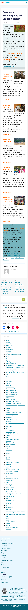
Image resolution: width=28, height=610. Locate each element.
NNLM (7, 468)
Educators (4, 550)
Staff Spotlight (9, 502)
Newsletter (6, 260)
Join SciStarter (15, 318)
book (7, 380)
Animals (8, 356)
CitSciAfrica (9, 398)
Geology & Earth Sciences (12, 439)
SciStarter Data (5, 567)
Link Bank (11, 430)
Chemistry (8, 385)
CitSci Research (10, 396)
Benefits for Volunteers (7, 543)
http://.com (14, 255)
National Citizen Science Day (13, 462)
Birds (12, 258)
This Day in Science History (13, 504)
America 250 (9, 351)
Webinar (8, 525)
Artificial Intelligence (11, 363)
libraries (8, 453)
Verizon (7, 518)
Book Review (9, 381)
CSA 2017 (8, 410)
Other (7, 475)
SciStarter (5, 307)
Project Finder (16, 53)
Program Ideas (9, 486)
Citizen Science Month (11, 392)
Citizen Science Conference (13, 389)
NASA (7, 460)
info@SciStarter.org (12, 577)
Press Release (9, 484)
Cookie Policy (15, 606)
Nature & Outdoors (10, 464)
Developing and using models (13, 412)
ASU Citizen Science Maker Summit (15, 372)
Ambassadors (9, 349)
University (8, 509)
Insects (7, 451)
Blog (2, 553)
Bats (7, 374)
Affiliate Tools (9, 345)
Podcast (3, 555)
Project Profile (9, 489)
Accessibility (9, 344)
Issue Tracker (4, 582)
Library (7, 455)
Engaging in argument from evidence (15, 423)
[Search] (23, 299)
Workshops (8, 529)
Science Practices (10, 496)
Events (7, 428)
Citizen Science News (11, 394)
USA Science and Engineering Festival (15, 511)
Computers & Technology (12, 401)
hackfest (8, 446)
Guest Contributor (10, 444)
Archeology (8, 362)
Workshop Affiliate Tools (12, 527)
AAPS (7, 340)
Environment (9, 424)
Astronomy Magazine (11, 371)
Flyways (8, 435)
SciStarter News (10, 500)
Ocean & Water (9, 473)
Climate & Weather (10, 399)
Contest (8, 408)
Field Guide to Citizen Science (13, 433)
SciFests (8, 498)
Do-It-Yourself (9, 416)
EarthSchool (9, 417)
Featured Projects (10, 432)
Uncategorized (9, 507)
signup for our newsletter (14, 331)
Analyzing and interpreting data (13, 354)
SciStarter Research (6, 565)
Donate (3, 572)
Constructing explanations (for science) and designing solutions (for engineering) (15, 405)
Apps (7, 360)
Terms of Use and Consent (9, 605)
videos (7, 520)
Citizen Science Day (11, 390)
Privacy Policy (22, 605)
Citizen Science (19, 258)
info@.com (13, 253)
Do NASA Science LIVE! (12, 414)
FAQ (2, 569)
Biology (7, 376)
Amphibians (8, 353)
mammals (8, 457)
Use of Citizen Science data (13, 513)
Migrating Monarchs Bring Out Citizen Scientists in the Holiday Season (19, 287)
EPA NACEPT (9, 426)
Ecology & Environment (11, 419)
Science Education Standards (13, 493)
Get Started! (7, 99)
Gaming (7, 437)
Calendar (8, 383)
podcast (8, 482)
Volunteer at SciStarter (11, 522)
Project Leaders (10, 487)
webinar (8, 523)
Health (7, 448)
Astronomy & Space (11, 369)
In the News (9, 450)
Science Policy (9, 495)
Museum (8, 459)
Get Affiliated (4, 545)
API (6, 358)
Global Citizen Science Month (13, 442)
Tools (7, 505)
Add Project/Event (6, 548)
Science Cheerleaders (11, 491)
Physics (8, 477)
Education (8, 421)
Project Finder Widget (7, 560)
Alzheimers (8, 347)
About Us (8, 342)
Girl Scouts (8, 441)
